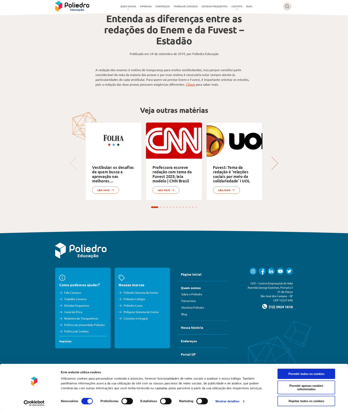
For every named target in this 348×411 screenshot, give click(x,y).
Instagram (253, 271)
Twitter (289, 271)
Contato (236, 6)
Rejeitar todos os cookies (306, 401)
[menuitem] (128, 6)
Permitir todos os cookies (306, 374)
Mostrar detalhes (227, 401)
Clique (190, 84)
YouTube (280, 271)
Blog (249, 6)
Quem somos (128, 6)
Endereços (163, 6)
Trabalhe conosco (186, 6)
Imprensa (146, 6)
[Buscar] (287, 6)
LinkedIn (271, 271)
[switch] (127, 401)
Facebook (262, 271)
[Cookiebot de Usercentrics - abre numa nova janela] (34, 403)
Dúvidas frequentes (214, 6)
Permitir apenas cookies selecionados (306, 387)
